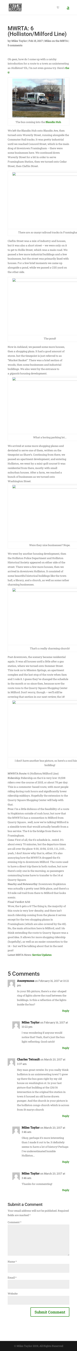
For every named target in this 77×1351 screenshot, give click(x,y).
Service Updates (42, 955)
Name (12, 1261)
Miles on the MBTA (56, 41)
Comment (14, 1222)
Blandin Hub (53, 122)
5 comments (15, 45)
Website (13, 1293)
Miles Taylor (19, 41)
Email (12, 1277)
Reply (65, 1010)
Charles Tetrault (28, 1059)
